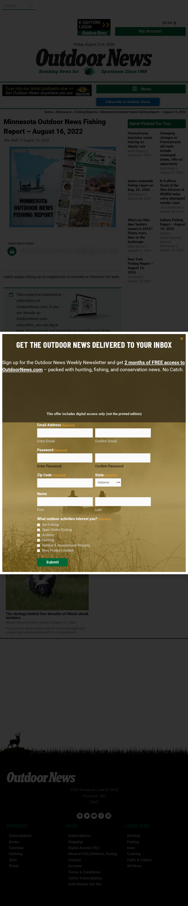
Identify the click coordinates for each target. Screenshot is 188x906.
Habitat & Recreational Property (66, 545)
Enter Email (46, 441)
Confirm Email (106, 441)
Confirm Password (109, 466)
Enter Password (49, 466)
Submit (52, 562)
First (40, 510)
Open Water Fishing (57, 530)
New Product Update (58, 550)
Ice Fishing (50, 525)
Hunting (48, 540)
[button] (181, 338)
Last (98, 510)
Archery (48, 535)
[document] (94, 453)
